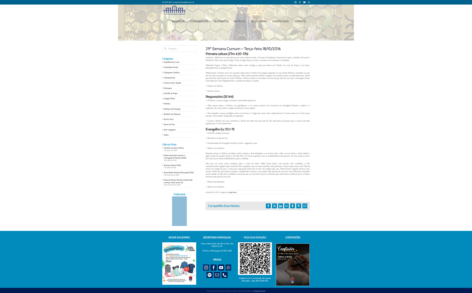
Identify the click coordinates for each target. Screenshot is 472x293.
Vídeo (166, 135)
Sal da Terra (169, 119)
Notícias (167, 103)
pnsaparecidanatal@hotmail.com (183, 2)
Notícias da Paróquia (172, 109)
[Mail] (217, 275)
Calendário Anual (171, 67)
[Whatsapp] (228, 267)
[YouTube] (221, 267)
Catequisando (169, 78)
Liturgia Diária (232, 192)
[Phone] (224, 275)
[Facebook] (214, 267)
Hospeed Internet (259, 291)
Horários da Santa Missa (174, 148)
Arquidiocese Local (171, 62)
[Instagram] (206, 267)
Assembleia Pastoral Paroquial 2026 (179, 172)
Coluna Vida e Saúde (172, 83)
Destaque (168, 88)
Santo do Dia (169, 124)
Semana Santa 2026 (172, 165)
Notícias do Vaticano (172, 114)
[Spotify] (209, 275)
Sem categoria (170, 130)
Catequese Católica (172, 72)
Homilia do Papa (170, 93)
